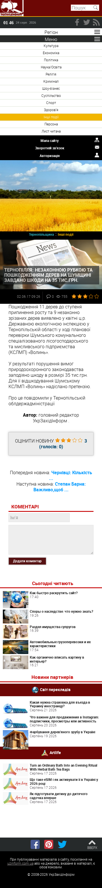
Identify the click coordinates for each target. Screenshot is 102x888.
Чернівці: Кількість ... (70, 475)
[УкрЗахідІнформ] (12, 8)
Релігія (51, 74)
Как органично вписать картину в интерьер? (57, 659)
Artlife (55, 752)
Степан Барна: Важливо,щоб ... (59, 487)
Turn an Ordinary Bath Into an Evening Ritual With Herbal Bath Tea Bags (63, 767)
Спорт (51, 102)
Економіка (51, 52)
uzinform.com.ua (20, 863)
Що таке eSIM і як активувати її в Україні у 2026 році (64, 781)
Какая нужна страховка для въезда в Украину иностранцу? (60, 704)
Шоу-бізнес (51, 88)
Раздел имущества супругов (53, 626)
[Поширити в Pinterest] (48, 844)
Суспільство (51, 95)
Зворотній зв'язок (49, 148)
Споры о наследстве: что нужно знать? (61, 611)
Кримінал (51, 81)
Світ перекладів (55, 689)
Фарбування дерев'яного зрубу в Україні (62, 732)
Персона (51, 124)
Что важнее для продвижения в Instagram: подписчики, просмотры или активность (64, 719)
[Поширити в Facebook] (35, 844)
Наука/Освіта (51, 67)
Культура (51, 45)
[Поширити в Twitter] (62, 844)
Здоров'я (51, 109)
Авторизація (50, 155)
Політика (51, 60)
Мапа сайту (50, 140)
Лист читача (51, 131)
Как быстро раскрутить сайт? (54, 592)
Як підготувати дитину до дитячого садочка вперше (59, 795)
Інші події (51, 117)
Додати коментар (27, 561)
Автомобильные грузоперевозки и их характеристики (60, 643)
